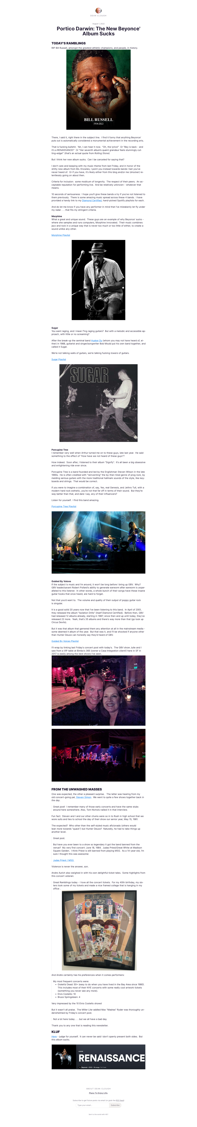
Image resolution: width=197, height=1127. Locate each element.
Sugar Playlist (59, 359)
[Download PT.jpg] (98, 542)
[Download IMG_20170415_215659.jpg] (98, 755)
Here (54, 1036)
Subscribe (115, 1105)
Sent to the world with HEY (98, 1114)
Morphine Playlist (61, 235)
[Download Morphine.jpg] (98, 280)
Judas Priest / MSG (63, 860)
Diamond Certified (92, 200)
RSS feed (120, 1100)
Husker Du (96, 340)
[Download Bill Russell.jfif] (98, 89)
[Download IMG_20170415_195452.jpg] (98, 690)
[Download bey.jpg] (98, 1056)
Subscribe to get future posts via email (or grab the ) (98, 1100)
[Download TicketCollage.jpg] (99, 930)
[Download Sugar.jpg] (98, 403)
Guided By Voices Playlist (65, 641)
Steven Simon (83, 797)
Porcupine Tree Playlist (64, 506)
